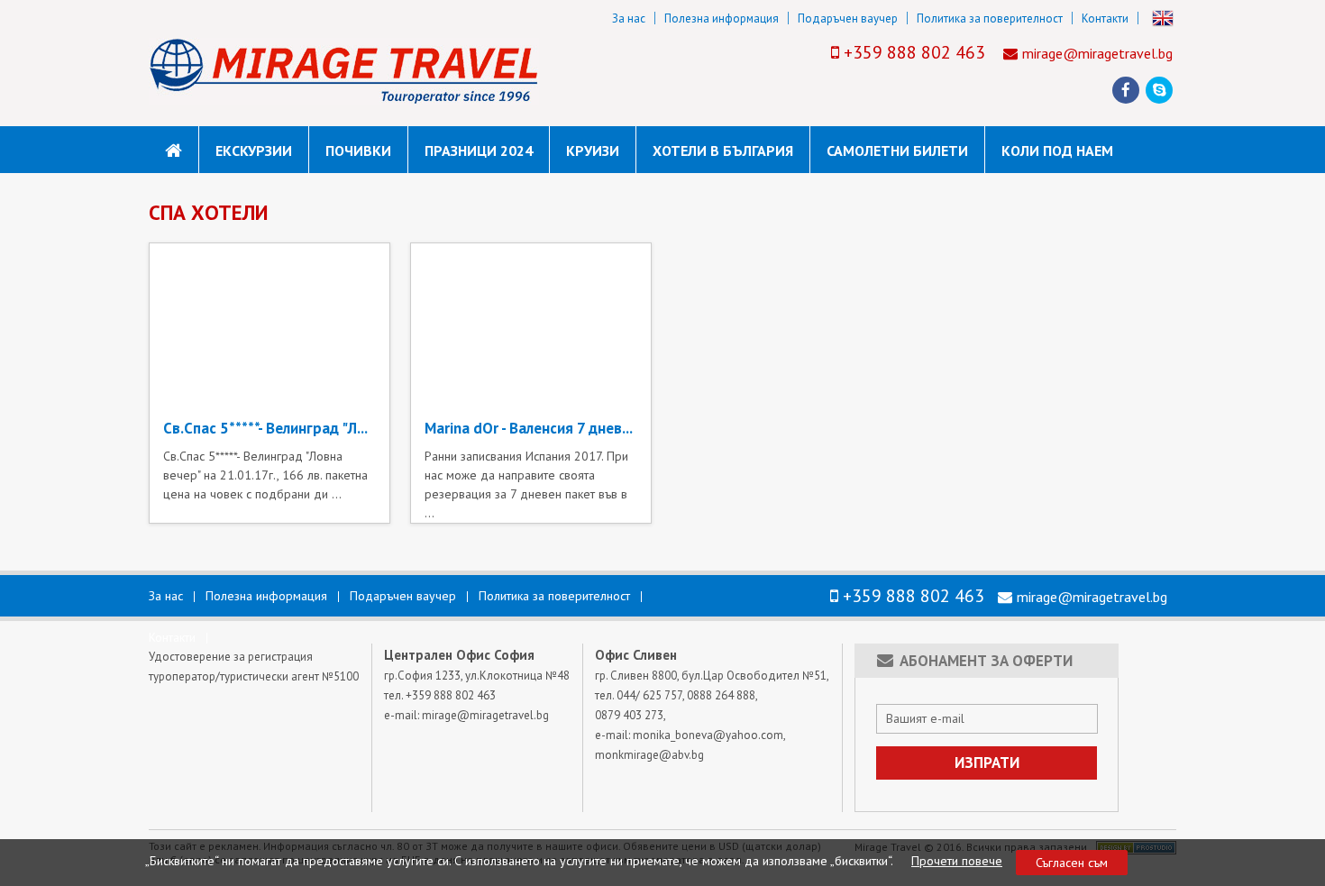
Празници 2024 (479, 151)
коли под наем (1057, 151)
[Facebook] (1125, 90)
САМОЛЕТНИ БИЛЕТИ (897, 151)
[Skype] (1159, 90)
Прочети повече (956, 861)
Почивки (358, 151)
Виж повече (269, 389)
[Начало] (173, 150)
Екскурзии (253, 151)
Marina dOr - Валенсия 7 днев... (529, 428)
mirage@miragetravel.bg (1097, 53)
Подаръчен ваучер (848, 18)
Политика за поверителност (990, 18)
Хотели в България (723, 151)
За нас (628, 18)
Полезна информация (721, 18)
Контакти (1105, 18)
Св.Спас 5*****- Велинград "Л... (265, 428)
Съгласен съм (1072, 862)
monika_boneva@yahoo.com (708, 735)
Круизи (592, 151)
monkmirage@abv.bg (649, 755)
